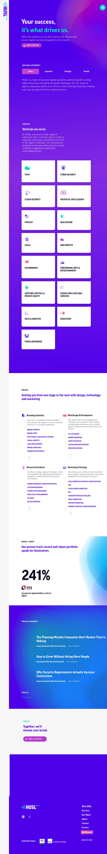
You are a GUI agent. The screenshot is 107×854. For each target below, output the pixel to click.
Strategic (68, 71)
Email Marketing (75, 499)
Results (86, 71)
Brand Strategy (33, 430)
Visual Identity (33, 440)
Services (85, 811)
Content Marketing (76, 503)
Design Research (33, 502)
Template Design (74, 441)
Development (45, 646)
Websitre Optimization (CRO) (79, 496)
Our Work (86, 815)
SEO (69, 485)
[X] (29, 817)
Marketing (62, 646)
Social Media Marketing (77, 489)
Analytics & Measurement (37, 494)
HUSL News (54, 646)
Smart (30, 71)
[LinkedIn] (23, 817)
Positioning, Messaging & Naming (40, 437)
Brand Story (32, 433)
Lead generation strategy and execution (84, 481)
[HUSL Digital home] (31, 809)
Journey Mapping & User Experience (82, 506)
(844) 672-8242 (87, 840)
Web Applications (75, 448)
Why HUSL (87, 806)
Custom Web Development (78, 445)
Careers (85, 827)
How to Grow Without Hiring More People (62, 656)
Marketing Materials (35, 451)
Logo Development (34, 444)
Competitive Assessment (36, 491)
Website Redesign (75, 437)
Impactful (48, 71)
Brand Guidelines (34, 447)
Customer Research (35, 487)
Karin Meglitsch (74, 646)
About (84, 819)
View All (25, 693)
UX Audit (30, 498)
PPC (69, 492)
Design (38, 646)
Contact (85, 823)
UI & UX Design (73, 434)
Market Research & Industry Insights (42, 484)
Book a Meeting (33, 45)
